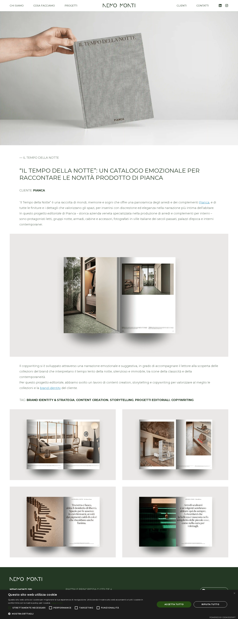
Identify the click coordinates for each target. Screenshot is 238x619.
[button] (79, 614)
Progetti (71, 5)
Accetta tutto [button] (174, 604)
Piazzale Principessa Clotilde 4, (89, 589)
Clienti (182, 5)
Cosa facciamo (44, 5)
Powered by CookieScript (223, 617)
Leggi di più (57, 603)
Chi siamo (17, 5)
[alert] (119, 604)
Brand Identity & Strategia (51, 400)
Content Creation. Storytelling (105, 400)
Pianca (204, 202)
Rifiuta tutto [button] (210, 604)
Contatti (202, 5)
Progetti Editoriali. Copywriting (164, 400)
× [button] (234, 593)
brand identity (50, 388)
